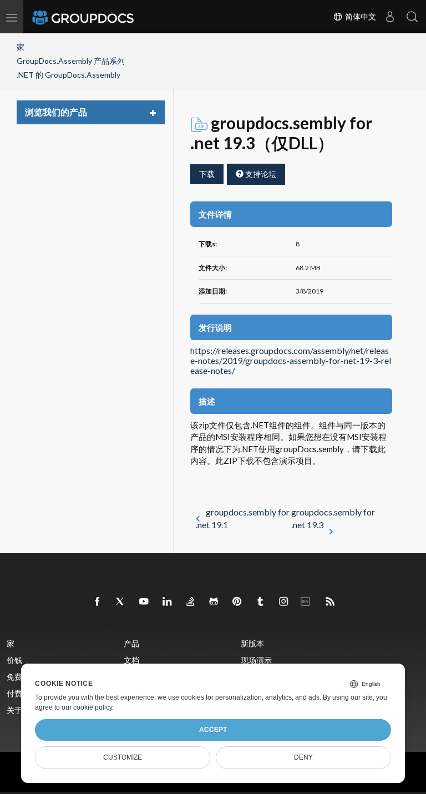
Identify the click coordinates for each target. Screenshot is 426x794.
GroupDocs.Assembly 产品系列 (71, 60)
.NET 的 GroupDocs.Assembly (68, 74)
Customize (122, 757)
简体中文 (359, 16)
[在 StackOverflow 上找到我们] (191, 602)
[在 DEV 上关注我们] (307, 602)
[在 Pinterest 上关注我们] (237, 602)
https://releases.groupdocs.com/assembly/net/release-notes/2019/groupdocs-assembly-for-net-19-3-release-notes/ (290, 360)
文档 (131, 660)
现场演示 (256, 660)
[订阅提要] (330, 602)
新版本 (252, 643)
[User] (390, 16)
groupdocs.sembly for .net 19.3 (333, 518)
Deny (303, 757)
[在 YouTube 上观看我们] (144, 602)
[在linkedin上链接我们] (167, 602)
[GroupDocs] (98, 17)
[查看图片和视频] (284, 602)
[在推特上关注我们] (121, 602)
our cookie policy (87, 707)
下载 (207, 174)
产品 (131, 643)
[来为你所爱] (260, 602)
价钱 (14, 660)
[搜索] (412, 16)
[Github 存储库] (214, 602)
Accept (213, 730)
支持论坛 (260, 174)
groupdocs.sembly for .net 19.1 (243, 518)
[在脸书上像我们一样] (97, 602)
